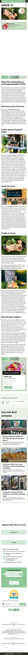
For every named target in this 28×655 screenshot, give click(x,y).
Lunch (15, 380)
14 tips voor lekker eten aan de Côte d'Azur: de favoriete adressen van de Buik (14, 466)
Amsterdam (5, 1)
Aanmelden (23, 604)
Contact (14, 642)
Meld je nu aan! (14, 583)
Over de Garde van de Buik (14, 629)
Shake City (11, 23)
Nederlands (9, 383)
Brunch (12, 380)
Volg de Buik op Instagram (15, 610)
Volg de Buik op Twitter (12, 610)
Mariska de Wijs (11, 20)
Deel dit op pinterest (11, 77)
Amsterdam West (11, 381)
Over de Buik (13, 623)
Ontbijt (9, 380)
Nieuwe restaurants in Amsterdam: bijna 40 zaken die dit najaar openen (13, 438)
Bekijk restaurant (12, 26)
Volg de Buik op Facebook (10, 610)
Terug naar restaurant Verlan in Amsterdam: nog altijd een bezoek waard (14, 494)
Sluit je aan (17, 634)
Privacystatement (19, 653)
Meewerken (14, 637)
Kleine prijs (11, 384)
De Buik (5, 5)
